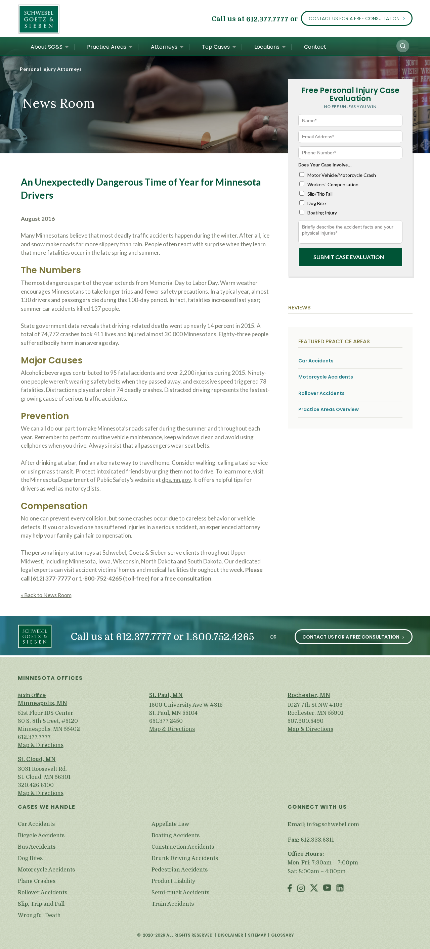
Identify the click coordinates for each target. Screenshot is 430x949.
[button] (403, 46)
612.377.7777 (267, 19)
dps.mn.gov (176, 479)
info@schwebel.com (333, 824)
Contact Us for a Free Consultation (354, 18)
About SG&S (46, 47)
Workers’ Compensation (332, 184)
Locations (267, 47)
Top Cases (216, 47)
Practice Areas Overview (328, 409)
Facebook (290, 888)
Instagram (301, 888)
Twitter (314, 888)
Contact (315, 47)
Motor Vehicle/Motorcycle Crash (341, 175)
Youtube (327, 888)
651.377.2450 (166, 721)
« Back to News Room (46, 595)
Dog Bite (316, 203)
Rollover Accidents (321, 393)
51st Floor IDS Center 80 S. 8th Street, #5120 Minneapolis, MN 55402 (49, 721)
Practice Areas (106, 47)
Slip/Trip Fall (320, 194)
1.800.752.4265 (220, 637)
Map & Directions (40, 745)
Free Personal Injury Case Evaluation (350, 94)
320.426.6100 (36, 785)
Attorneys (164, 47)
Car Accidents (316, 360)
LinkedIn (340, 888)
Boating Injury (322, 212)
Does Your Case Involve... (325, 164)
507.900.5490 (306, 721)
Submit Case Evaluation (348, 257)
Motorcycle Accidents (325, 377)
